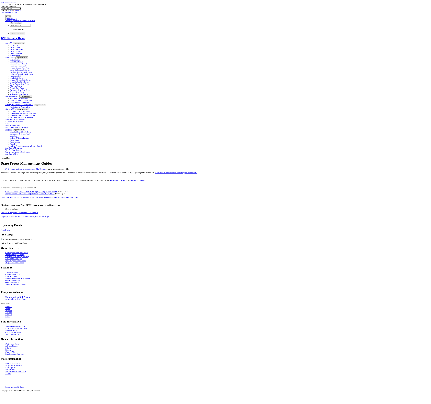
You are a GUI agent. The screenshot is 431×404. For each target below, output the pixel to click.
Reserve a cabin (11, 276)
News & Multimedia (12, 125)
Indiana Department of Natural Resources (20, 21)
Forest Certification (12, 96)
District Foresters (16, 53)
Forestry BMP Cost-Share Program (22, 115)
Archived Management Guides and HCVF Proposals (19, 213)
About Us (8, 43)
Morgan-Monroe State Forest (20, 80)
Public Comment (40, 169)
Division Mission (16, 51)
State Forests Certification (19, 98)
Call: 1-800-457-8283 (13, 332)
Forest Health (14, 140)
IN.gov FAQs (10, 352)
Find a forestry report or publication (18, 278)
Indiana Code (10, 370)
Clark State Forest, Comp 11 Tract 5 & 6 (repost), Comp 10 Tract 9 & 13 (31, 192)
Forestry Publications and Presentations (19, 105)
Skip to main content (8, 2)
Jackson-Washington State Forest (21, 74)
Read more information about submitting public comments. (176, 173)
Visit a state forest (11, 272)
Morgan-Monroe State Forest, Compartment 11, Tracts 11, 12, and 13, (30, 194)
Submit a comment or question (16, 284)
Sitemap (8, 350)
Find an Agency (11, 330)
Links (7, 123)
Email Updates (10, 368)
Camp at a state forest (13, 274)
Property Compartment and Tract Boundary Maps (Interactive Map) (25, 216)
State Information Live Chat (15, 326)
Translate (17, 10)
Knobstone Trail (15, 76)
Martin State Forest (16, 78)
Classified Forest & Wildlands (20, 132)
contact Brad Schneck (117, 180)
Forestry (13, 169)
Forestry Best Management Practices (23, 113)
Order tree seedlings (12, 282)
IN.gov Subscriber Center (14, 263)
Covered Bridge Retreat (18, 64)
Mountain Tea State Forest (19, 82)
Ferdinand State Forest (18, 66)
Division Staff (15, 47)
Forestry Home (16, 38)
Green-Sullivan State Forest (19, 70)
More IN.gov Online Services (15, 261)
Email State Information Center (16, 328)
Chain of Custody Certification (21, 101)
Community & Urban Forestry (20, 111)
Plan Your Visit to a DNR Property (17, 297)
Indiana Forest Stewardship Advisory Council (26, 146)
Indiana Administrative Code (15, 372)
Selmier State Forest (17, 92)
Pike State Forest (16, 86)
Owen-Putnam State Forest (19, 84)
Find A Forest (10, 58)
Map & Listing (15, 60)
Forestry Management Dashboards (17, 152)
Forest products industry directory (17, 257)
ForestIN (13, 144)
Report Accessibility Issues (14, 387)
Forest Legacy (15, 142)
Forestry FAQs (15, 55)
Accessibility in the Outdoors (15, 299)
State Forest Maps (11, 154)
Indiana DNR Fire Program (19, 138)
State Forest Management (14, 148)
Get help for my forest (13, 280)
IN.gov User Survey (12, 344)
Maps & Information (12, 363)
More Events (5, 230)
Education (13, 136)
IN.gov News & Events (13, 365)
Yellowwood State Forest (19, 94)
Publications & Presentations (20, 107)
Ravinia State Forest (17, 88)
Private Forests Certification (20, 103)
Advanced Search (11, 346)
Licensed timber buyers (13, 259)
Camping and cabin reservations (16, 253)
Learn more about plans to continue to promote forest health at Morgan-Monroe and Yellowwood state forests (39, 197)
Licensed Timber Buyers (14, 121)
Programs (8, 130)
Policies (8, 348)
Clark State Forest (16, 62)
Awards (8, 374)
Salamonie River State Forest (20, 90)
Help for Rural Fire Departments (21, 117)
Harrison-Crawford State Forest (21, 72)
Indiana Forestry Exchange (14, 119)
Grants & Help (10, 109)
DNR (4, 38)
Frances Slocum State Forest (20, 68)
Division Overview (16, 49)
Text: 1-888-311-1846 (13, 334)
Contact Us (14, 45)
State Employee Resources (14, 354)
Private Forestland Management (16, 127)
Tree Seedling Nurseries (13, 150)
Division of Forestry (137, 180)
